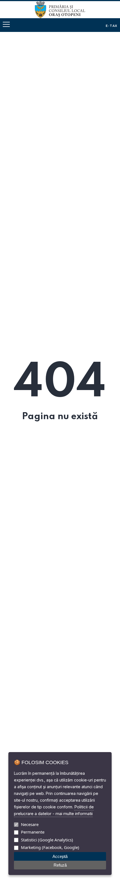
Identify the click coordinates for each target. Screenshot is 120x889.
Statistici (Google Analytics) (47, 840)
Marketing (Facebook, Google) (50, 847)
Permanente (32, 832)
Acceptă (60, 856)
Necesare (30, 824)
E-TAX (111, 26)
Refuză (60, 865)
